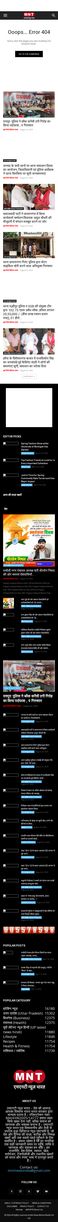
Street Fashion (27, 453)
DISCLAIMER (12, 1206)
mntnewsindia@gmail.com (29, 1170)
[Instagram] (20, 1191)
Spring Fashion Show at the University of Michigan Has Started (34, 446)
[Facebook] (12, 1191)
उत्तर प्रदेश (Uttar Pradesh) (13, 208)
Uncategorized (10, 160)
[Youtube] (46, 1191)
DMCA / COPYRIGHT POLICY (17, 1203)
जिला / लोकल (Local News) (31, 606)
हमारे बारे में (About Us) (34, 1209)
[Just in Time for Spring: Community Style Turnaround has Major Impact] (11, 479)
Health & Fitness (10, 116)
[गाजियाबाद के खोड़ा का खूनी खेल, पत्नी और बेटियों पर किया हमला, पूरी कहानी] (11, 824)
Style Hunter (27, 485)
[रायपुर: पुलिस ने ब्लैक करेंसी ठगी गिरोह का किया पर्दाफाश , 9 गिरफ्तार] (29, 104)
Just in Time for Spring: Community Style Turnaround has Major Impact (38, 478)
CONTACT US (43, 1206)
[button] (5, 15)
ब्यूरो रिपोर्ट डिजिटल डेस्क (10, 129)
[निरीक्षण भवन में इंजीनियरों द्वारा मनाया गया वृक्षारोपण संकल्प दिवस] (11, 809)
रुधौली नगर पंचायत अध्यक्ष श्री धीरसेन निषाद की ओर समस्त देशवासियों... (29, 572)
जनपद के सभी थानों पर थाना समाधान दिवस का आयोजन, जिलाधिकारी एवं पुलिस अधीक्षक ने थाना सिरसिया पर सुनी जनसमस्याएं (28, 169)
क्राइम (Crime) (27, 827)
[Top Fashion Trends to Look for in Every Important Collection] (11, 464)
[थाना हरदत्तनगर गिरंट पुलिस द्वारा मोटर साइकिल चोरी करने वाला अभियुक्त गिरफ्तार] (29, 245)
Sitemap (19, 1209)
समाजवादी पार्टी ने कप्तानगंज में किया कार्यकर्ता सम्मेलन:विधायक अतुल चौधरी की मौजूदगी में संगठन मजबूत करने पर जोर (27, 218)
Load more (28, 376)
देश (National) (27, 621)
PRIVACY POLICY (27, 1206)
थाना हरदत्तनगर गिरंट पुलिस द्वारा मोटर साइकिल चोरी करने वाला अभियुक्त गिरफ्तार (27, 264)
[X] (29, 1191)
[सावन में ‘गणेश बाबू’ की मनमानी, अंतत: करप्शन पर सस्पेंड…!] (11, 899)
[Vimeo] (38, 1191)
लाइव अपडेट (25, 989)
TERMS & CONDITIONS (41, 1203)
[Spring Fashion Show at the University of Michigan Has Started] (11, 447)
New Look (26, 467)
